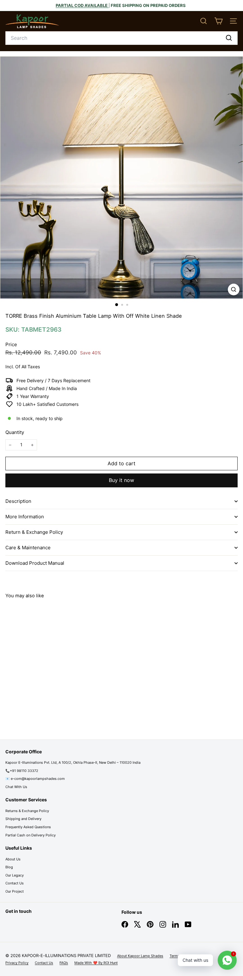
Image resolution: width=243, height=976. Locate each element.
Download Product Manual (34, 563)
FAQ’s (63, 963)
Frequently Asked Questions (28, 827)
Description (18, 501)
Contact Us (14, 883)
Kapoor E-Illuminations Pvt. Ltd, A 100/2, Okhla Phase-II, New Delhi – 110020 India (72, 762)
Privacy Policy (16, 963)
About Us (13, 859)
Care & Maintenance (28, 548)
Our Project (14, 891)
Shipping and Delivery (23, 818)
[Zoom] (234, 289)
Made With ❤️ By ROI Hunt (96, 963)
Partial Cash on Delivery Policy (30, 835)
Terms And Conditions (188, 956)
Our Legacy (14, 875)
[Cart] (218, 21)
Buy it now (121, 480)
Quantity (14, 432)
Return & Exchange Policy (34, 532)
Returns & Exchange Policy (27, 811)
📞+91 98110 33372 (21, 770)
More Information (24, 517)
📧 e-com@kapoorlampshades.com (35, 778)
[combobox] (121, 38)
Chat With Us (16, 787)
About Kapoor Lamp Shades (140, 956)
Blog (9, 867)
